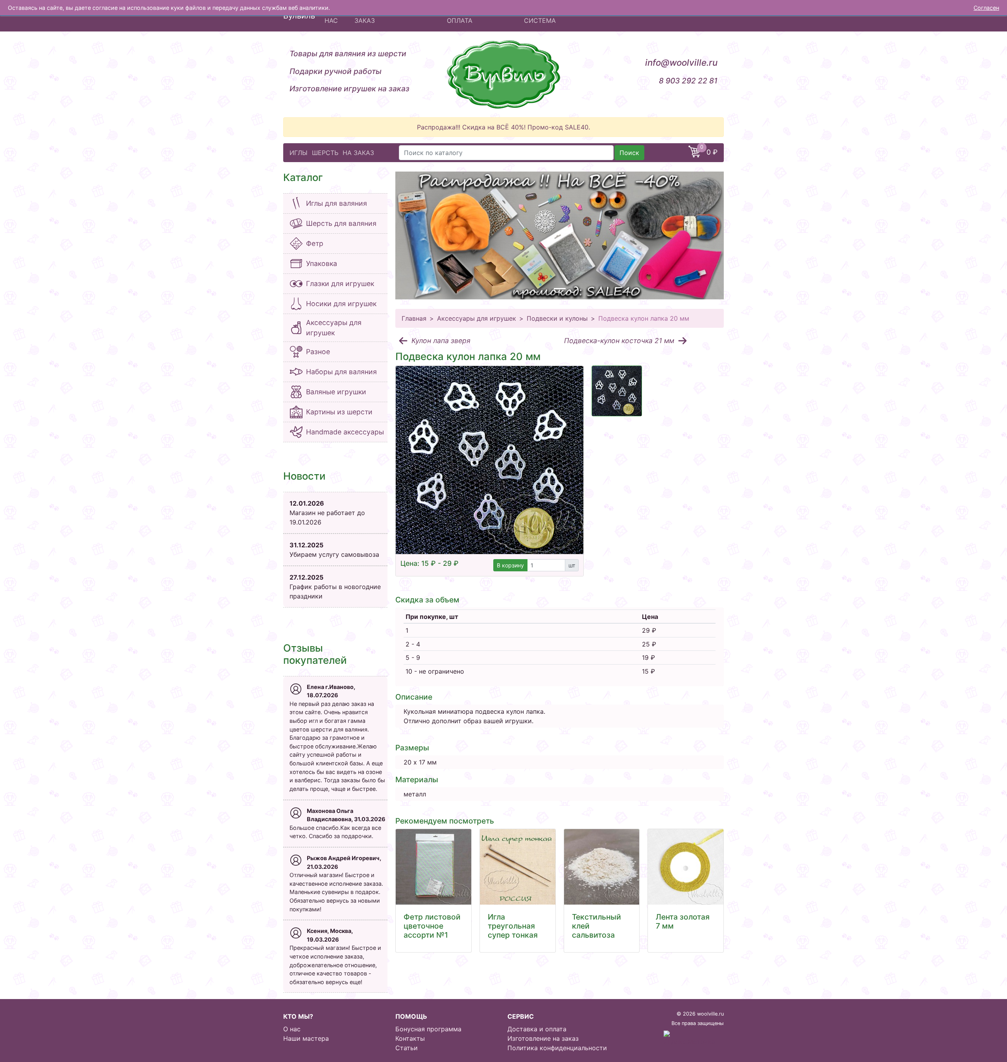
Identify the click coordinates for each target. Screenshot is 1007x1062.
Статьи (406, 1048)
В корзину (510, 565)
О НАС (331, 15)
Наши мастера (306, 1038)
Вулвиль (299, 15)
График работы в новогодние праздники (335, 586)
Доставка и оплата (536, 1029)
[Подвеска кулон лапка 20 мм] (489, 460)
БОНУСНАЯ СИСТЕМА (541, 15)
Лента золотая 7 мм (683, 921)
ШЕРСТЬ (325, 153)
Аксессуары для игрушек (476, 318)
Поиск (629, 153)
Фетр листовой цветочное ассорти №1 (432, 926)
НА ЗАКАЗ (358, 153)
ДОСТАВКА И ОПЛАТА (467, 15)
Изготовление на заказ (543, 1038)
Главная (414, 318)
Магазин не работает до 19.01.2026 (327, 512)
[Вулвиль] (503, 74)
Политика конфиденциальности (557, 1048)
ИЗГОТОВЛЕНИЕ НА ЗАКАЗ (385, 15)
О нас (292, 1029)
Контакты (410, 1038)
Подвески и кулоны (557, 318)
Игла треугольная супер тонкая (513, 926)
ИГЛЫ (299, 153)
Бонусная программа (428, 1029)
